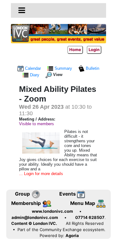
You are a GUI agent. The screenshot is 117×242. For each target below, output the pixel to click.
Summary (63, 68)
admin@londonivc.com (35, 217)
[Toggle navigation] (21, 10)
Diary (35, 75)
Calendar (33, 68)
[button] (21, 10)
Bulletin (92, 68)
